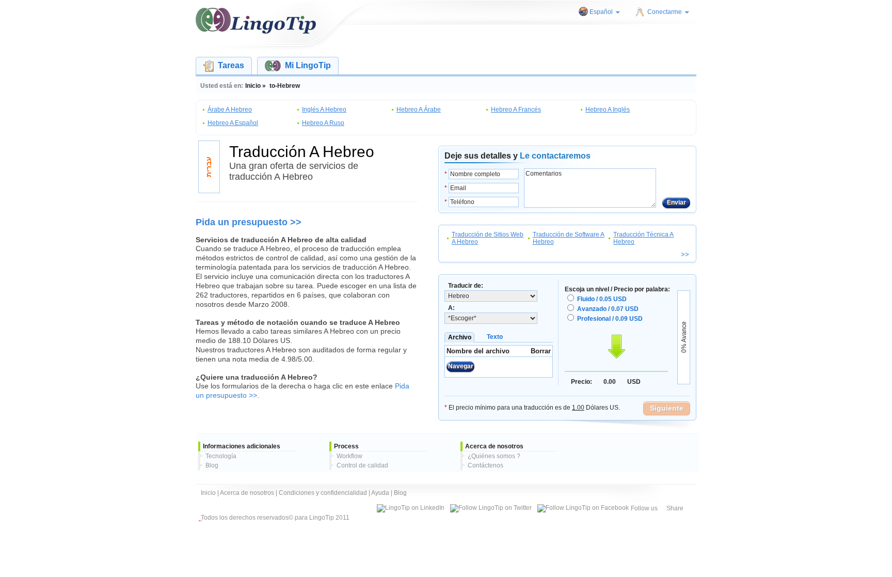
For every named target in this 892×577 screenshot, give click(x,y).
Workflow (349, 456)
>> (685, 254)
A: (451, 307)
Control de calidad (362, 465)
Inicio (208, 492)
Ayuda (380, 492)
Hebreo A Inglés (607, 109)
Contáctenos (485, 465)
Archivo (459, 337)
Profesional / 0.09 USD (610, 318)
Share (674, 508)
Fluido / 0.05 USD (602, 299)
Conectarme (664, 11)
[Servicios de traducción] (256, 21)
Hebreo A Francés (516, 109)
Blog (211, 465)
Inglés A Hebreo (324, 109)
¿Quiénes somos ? (494, 456)
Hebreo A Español (233, 123)
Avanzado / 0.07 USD (608, 309)
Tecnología (220, 456)
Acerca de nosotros (247, 492)
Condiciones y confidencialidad (323, 492)
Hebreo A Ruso (323, 123)
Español (601, 11)
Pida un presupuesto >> (248, 222)
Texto (495, 336)
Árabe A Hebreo (230, 109)
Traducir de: (465, 285)
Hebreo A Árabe (418, 109)
